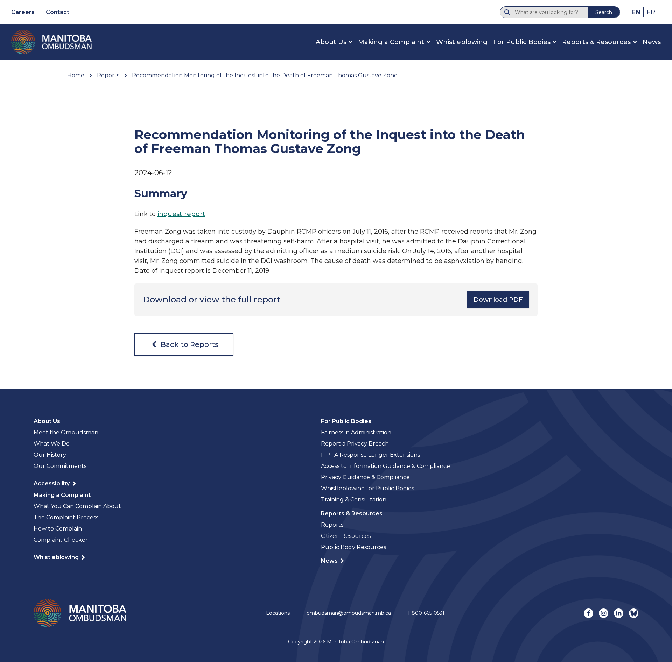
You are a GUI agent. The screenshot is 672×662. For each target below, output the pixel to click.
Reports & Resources (596, 42)
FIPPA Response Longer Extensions (370, 454)
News (652, 42)
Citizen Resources (346, 536)
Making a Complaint (391, 42)
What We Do (52, 443)
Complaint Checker (61, 539)
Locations (278, 613)
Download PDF (498, 300)
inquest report (181, 214)
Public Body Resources (353, 547)
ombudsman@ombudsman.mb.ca (349, 613)
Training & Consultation (353, 499)
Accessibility (52, 483)
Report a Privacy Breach (355, 443)
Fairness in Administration (356, 432)
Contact (57, 12)
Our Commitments (60, 466)
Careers (23, 12)
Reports (332, 524)
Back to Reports (189, 344)
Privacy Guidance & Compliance (365, 477)
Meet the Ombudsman (66, 432)
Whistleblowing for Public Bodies (367, 488)
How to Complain (58, 528)
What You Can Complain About (77, 506)
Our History (50, 454)
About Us (331, 42)
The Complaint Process (66, 517)
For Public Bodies (522, 42)
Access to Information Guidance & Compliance (385, 466)
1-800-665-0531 (426, 613)
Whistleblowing (462, 42)
